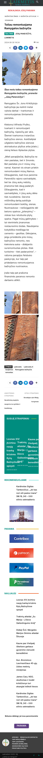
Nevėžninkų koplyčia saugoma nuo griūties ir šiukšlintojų (12, 404)
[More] (36, 48)
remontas (9, 372)
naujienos (9, 370)
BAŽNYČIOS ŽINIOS (11, 16)
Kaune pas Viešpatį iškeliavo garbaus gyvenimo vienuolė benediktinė (35, 451)
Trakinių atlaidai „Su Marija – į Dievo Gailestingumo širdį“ (26, 619)
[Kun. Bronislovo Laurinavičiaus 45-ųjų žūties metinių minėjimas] (9, 663)
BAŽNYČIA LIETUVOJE (28, 16)
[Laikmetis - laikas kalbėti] (21, 3)
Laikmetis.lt (28, 367)
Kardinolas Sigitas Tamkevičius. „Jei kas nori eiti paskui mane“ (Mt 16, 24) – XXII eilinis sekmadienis (26, 493)
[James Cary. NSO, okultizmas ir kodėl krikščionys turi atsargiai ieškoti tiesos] (9, 679)
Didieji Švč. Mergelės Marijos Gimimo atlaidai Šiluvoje (27, 633)
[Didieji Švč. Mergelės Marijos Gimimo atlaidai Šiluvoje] (9, 632)
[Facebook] (15, 48)
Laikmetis (18, 367)
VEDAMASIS (9, 20)
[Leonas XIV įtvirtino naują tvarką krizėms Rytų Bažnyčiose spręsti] (13, 429)
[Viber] (31, 48)
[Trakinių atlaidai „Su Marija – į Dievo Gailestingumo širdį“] (25, 430)
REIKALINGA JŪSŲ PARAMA (21, 10)
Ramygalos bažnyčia (23, 370)
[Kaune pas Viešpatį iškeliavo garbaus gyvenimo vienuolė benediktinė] (35, 429)
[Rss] (39, 755)
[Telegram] (26, 48)
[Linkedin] (20, 48)
